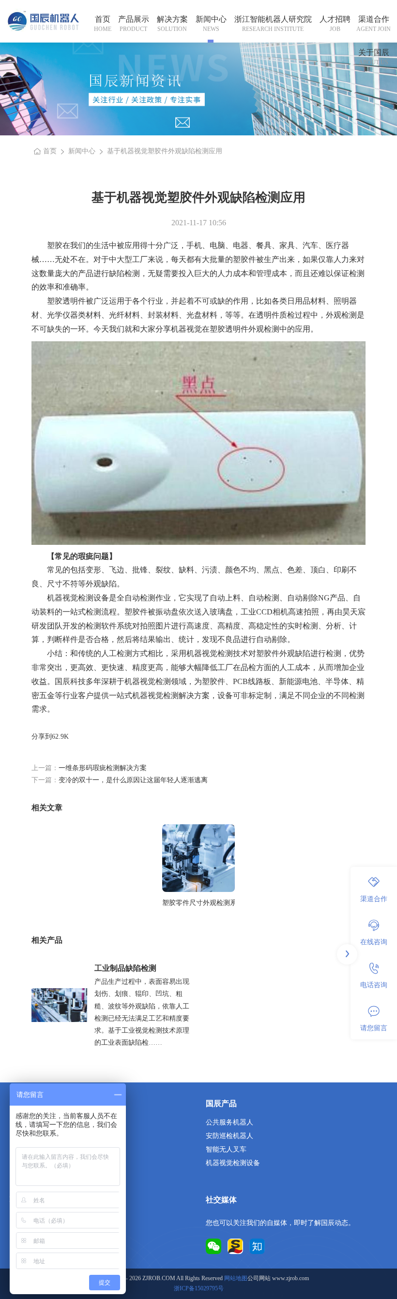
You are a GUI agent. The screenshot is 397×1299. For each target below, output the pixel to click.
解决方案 (172, 19)
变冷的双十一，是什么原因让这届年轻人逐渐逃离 (133, 780)
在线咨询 (373, 942)
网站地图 (235, 1278)
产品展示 (133, 19)
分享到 (41, 736)
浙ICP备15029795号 (199, 1288)
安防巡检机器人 (229, 1135)
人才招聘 (335, 19)
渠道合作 (373, 19)
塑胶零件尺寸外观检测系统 (198, 902)
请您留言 (373, 1028)
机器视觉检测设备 (233, 1163)
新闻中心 (211, 19)
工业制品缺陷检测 (125, 968)
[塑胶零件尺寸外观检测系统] (198, 858)
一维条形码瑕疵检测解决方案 (103, 768)
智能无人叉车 (226, 1149)
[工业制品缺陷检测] (59, 1005)
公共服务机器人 (229, 1122)
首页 (102, 19)
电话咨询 (373, 985)
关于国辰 (373, 52)
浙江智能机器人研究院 (273, 19)
